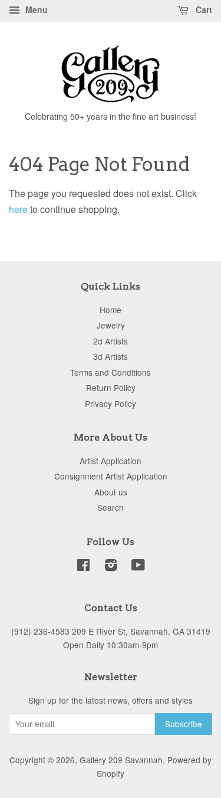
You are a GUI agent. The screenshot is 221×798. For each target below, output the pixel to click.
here (18, 209)
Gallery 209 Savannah (121, 760)
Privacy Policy (110, 403)
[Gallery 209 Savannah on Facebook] (83, 567)
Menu (35, 9)
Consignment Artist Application (110, 476)
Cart (202, 9)
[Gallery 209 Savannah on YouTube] (138, 567)
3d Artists (110, 356)
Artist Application (110, 461)
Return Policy (111, 387)
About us (110, 492)
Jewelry (111, 325)
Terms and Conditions (110, 372)
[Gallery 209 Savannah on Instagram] (110, 567)
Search (110, 507)
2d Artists (110, 341)
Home (110, 310)
